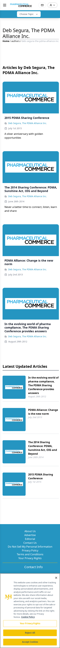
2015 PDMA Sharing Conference (40, 476)
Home (6, 41)
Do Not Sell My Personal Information (30, 546)
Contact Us (30, 543)
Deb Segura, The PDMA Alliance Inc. (27, 123)
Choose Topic (27, 14)
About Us (30, 531)
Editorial (30, 539)
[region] (30, 610)
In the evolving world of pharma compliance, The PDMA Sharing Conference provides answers (43, 385)
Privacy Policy (30, 550)
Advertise (30, 535)
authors (15, 41)
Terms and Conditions (30, 554)
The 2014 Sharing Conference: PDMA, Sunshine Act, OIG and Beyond (42, 448)
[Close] (56, 577)
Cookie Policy (28, 617)
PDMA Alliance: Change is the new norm (43, 412)
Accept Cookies (30, 641)
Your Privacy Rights (30, 558)
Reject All (30, 632)
